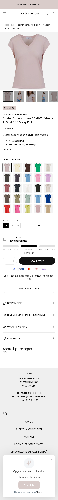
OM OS (29, 421)
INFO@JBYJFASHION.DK (33, 396)
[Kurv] (53, 14)
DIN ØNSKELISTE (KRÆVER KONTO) (29, 451)
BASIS (13, 25)
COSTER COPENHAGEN (15, 114)
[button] (4, 14)
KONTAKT (29, 436)
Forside (6, 25)
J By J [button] (6, 413)
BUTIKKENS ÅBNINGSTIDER (29, 429)
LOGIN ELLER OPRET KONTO (29, 444)
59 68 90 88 (35, 393)
